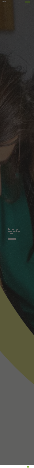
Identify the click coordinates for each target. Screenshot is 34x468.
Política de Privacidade (24, 466)
